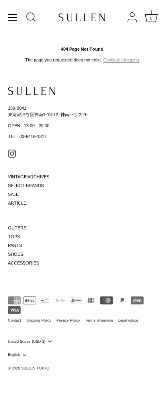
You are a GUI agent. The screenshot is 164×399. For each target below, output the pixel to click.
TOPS (14, 236)
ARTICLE (17, 203)
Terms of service (99, 320)
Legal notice (128, 320)
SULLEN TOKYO (35, 368)
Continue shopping (121, 59)
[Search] (31, 18)
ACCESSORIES (23, 263)
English (14, 355)
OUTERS (17, 227)
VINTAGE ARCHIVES (28, 176)
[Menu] (12, 17)
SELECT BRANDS (26, 185)
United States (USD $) (26, 342)
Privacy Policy (68, 320)
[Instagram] (12, 153)
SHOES (15, 254)
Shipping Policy (38, 320)
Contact (14, 320)
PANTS (15, 245)
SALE (13, 194)
